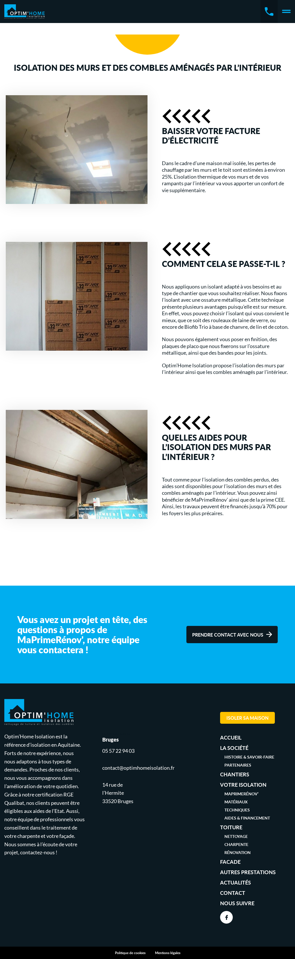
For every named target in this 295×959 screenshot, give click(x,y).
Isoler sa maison (247, 718)
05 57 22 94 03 (118, 751)
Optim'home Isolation (24, 11)
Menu (286, 11)
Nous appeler (269, 11)
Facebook (226, 917)
